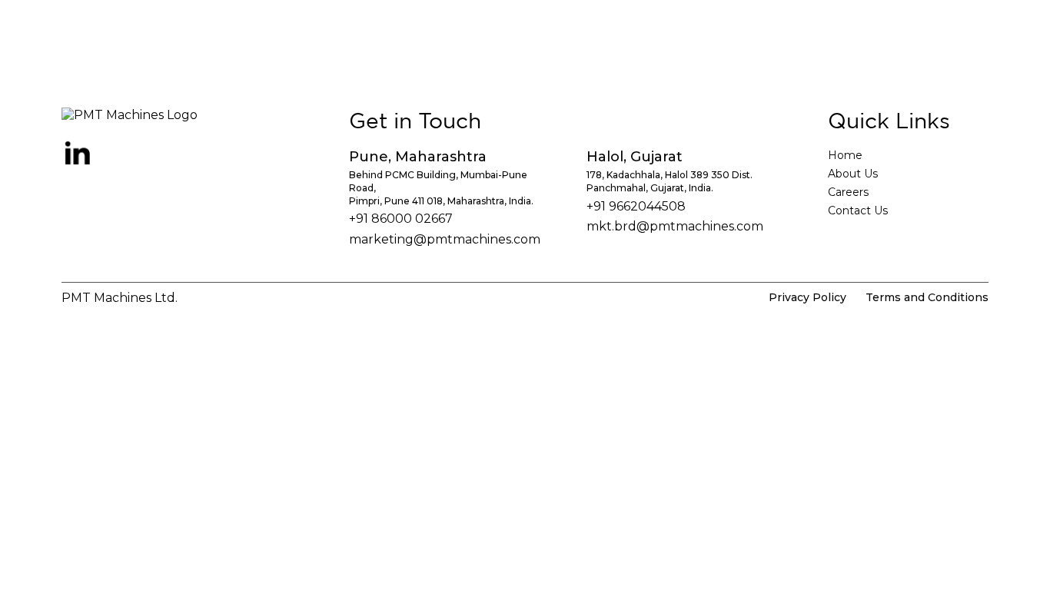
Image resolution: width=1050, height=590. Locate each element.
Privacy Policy (807, 297)
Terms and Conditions (927, 297)
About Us (853, 174)
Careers (848, 192)
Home (845, 155)
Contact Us (858, 210)
